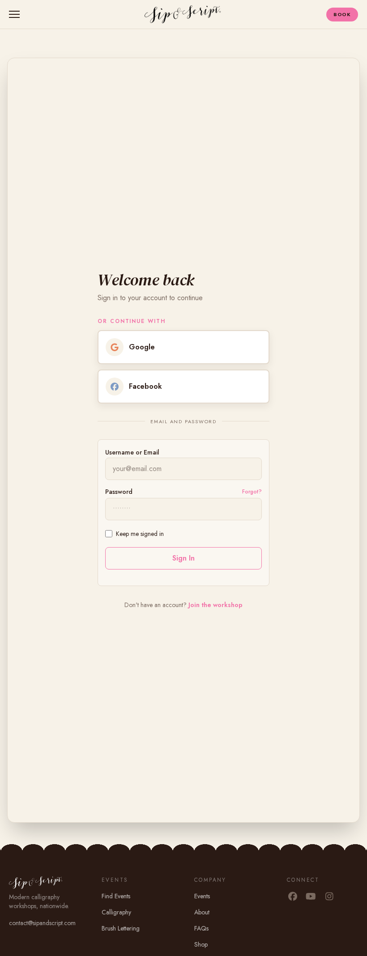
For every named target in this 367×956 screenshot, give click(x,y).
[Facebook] (292, 897)
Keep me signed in (140, 533)
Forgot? (252, 491)
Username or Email (132, 452)
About (201, 912)
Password (118, 491)
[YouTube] (310, 897)
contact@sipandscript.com (42, 922)
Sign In (183, 558)
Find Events (116, 896)
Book (342, 14)
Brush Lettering (121, 928)
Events (202, 896)
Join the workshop (215, 604)
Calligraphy (116, 912)
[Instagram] (329, 897)
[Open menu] (16, 14)
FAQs (201, 928)
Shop (201, 944)
